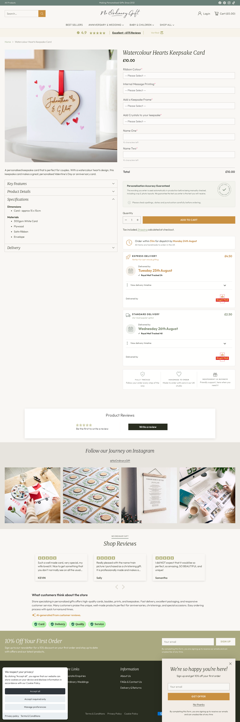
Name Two (130, 148)
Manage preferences (35, 706)
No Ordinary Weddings (76, 681)
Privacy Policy (114, 713)
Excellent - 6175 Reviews (126, 32)
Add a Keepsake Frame (138, 99)
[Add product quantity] (138, 219)
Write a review (147, 427)
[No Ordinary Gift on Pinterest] (224, 3)
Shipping (142, 229)
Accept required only (35, 699)
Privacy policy (12, 715)
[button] (117, 587)
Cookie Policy (131, 713)
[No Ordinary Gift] (120, 13)
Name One (130, 130)
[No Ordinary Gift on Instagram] (229, 3)
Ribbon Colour (132, 69)
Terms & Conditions (30, 715)
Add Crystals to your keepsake (142, 115)
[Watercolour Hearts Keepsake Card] (61, 106)
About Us (125, 676)
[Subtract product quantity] (126, 219)
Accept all (35, 691)
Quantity (128, 213)
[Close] (230, 664)
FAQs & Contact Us (131, 681)
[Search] (42, 13)
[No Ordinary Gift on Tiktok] (233, 3)
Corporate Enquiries (74, 676)
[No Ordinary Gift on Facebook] (220, 3)
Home (8, 41)
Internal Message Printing (139, 84)
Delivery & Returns (131, 687)
